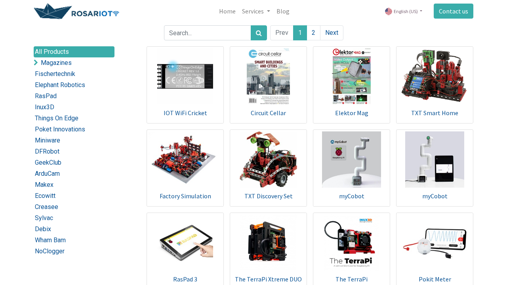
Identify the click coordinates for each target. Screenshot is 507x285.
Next (331, 32)
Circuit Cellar (268, 113)
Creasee (46, 207)
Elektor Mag (351, 113)
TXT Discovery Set (268, 196)
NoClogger (50, 251)
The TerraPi (351, 279)
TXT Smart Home (434, 113)
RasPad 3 (185, 279)
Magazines (56, 62)
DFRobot (47, 151)
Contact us (453, 11)
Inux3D (44, 107)
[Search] (259, 32)
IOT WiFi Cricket (185, 113)
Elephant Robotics (60, 85)
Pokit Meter (435, 279)
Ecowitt (45, 196)
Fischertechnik (55, 74)
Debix (43, 229)
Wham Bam (50, 240)
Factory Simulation (185, 196)
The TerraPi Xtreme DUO (268, 279)
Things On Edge (56, 118)
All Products (52, 51)
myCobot (351, 196)
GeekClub (48, 162)
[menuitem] (227, 11)
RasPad (46, 96)
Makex (44, 184)
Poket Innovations (60, 129)
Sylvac (44, 218)
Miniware (47, 140)
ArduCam (47, 173)
